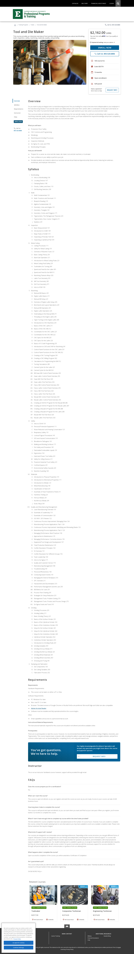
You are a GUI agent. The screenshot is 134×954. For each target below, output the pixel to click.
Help (89, 940)
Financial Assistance (93, 938)
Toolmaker (35, 911)
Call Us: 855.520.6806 (112, 25)
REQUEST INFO (112, 90)
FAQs (15, 117)
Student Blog (107, 936)
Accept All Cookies (19, 943)
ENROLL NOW (104, 47)
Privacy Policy (69, 949)
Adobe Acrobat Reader (38, 708)
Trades (32, 25)
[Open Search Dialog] (118, 3)
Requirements (18, 109)
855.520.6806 (18, 130)
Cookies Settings (18, 947)
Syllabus (16, 105)
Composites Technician (71, 911)
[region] (18, 938)
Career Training (55, 936)
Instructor (17, 113)
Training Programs (23, 25)
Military (90, 936)
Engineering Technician (102, 911)
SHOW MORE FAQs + (35, 871)
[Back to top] (67, 933)
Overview (17, 101)
